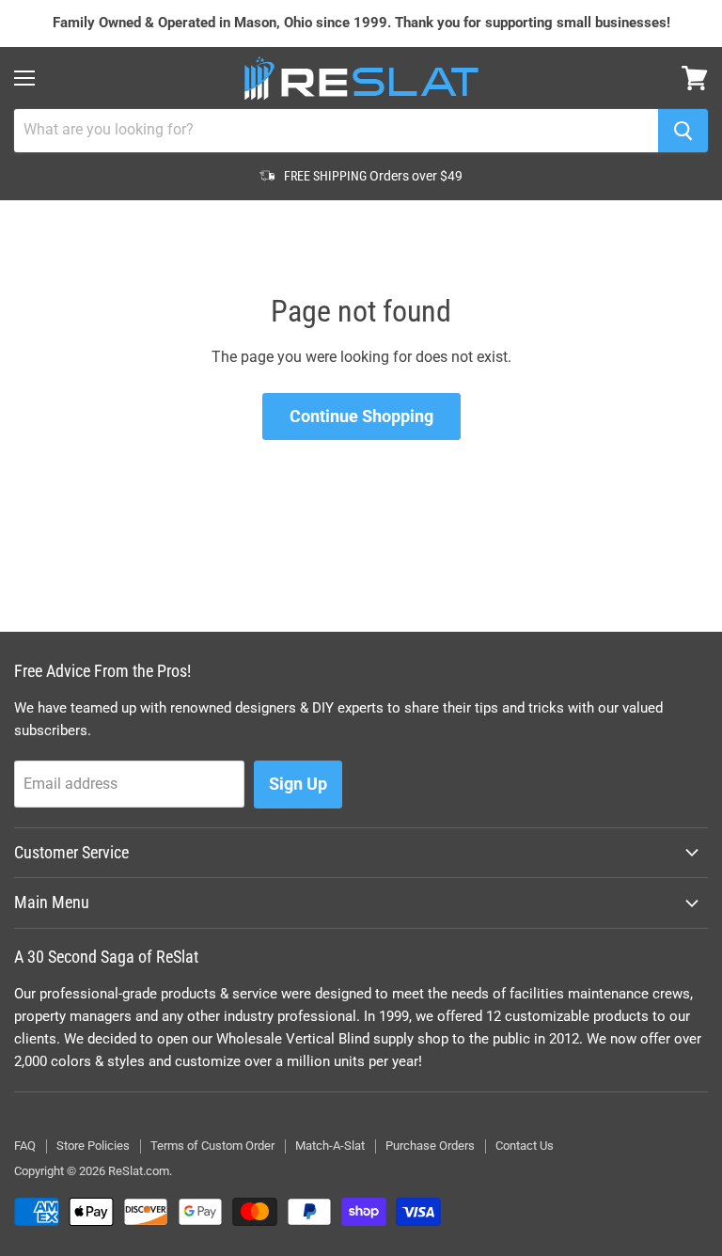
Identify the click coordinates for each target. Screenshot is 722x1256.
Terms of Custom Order (212, 1145)
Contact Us (524, 1145)
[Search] (683, 130)
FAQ (25, 1145)
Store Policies (93, 1145)
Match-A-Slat (330, 1145)
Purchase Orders (430, 1145)
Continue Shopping (361, 416)
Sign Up (298, 783)
